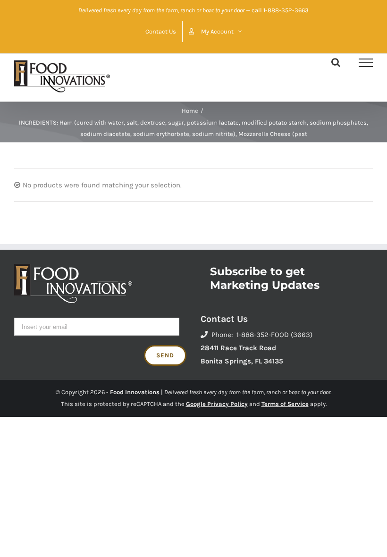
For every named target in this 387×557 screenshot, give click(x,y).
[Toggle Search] (335, 62)
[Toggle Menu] (365, 63)
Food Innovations (135, 392)
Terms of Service (285, 403)
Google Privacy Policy (217, 403)
